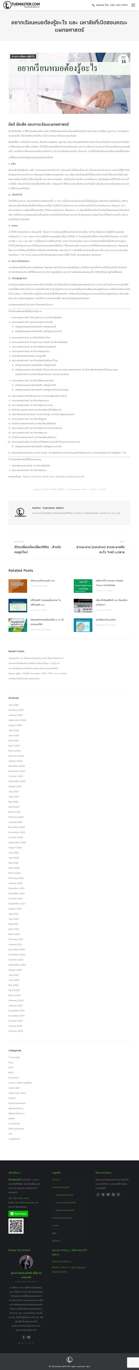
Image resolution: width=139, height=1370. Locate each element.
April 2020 (14, 990)
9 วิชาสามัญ (14, 1057)
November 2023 (16, 771)
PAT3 (11, 1072)
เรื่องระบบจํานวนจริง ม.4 (43, 581)
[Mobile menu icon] (133, 5)
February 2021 (15, 939)
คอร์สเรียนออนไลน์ (61, 1187)
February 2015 (15, 1031)
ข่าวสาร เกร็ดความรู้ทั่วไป (23, 56)
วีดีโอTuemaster (16, 1128)
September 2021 (16, 903)
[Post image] (17, 586)
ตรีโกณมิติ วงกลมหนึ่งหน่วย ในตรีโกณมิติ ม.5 (46, 602)
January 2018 (15, 1026)
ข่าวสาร (55, 1225)
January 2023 (15, 822)
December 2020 (16, 949)
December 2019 (16, 1010)
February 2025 (16, 710)
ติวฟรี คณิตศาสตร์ (17, 1103)
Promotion (13, 1078)
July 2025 (13, 705)
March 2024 (14, 751)
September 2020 (17, 965)
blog (10, 1062)
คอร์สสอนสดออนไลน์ (62, 1218)
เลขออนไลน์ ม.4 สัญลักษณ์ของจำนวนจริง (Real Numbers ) (36, 658)
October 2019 (15, 1021)
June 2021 (13, 919)
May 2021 (13, 924)
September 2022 (17, 842)
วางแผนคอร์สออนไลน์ (65, 1202)
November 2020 (16, 954)
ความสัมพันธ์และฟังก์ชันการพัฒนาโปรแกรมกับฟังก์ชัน (33, 668)
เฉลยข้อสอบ (14, 1139)
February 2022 (16, 878)
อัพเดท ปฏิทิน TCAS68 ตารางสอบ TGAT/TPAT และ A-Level (37, 673)
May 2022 (13, 863)
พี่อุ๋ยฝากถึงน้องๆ (16, 1113)
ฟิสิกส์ (11, 1118)
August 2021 (15, 909)
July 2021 (13, 914)
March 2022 (14, 873)
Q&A (54, 1233)
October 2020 (15, 959)
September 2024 (17, 720)
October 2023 (15, 776)
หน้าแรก (55, 1179)
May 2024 (13, 740)
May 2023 (13, 801)
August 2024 (15, 725)
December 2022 (16, 827)
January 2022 (15, 883)
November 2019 (16, 1016)
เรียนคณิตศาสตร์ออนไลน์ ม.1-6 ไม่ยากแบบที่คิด (47, 622)
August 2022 (15, 847)
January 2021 (15, 944)
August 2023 (15, 786)
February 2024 (16, 756)
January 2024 (15, 761)
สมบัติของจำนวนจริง (106, 620)
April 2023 (13, 807)
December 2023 (16, 766)
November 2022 (16, 832)
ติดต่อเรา (56, 1241)
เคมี (10, 1134)
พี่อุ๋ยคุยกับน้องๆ (15, 1108)
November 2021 (16, 893)
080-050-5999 (21, 1198)
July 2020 (13, 975)
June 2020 (13, 980)
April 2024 (14, 745)
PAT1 (10, 1067)
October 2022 (15, 837)
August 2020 (15, 970)
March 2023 (14, 812)
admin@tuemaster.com (26, 1202)
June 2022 (13, 858)
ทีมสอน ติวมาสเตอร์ (64, 1210)
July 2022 (13, 852)
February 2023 (16, 817)
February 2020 (16, 1000)
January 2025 (15, 715)
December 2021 (16, 888)
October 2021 (15, 898)
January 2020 (15, 1005)
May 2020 (13, 985)
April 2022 (14, 868)
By (77, 489)
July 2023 (13, 791)
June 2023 (13, 796)
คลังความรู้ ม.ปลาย (17, 1093)
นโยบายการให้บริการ (61, 1261)
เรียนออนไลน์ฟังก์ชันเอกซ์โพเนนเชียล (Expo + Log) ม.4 (33, 663)
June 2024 (13, 735)
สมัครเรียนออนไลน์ (64, 1195)
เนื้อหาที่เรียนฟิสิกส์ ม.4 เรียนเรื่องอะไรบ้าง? (111, 602)
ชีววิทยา (12, 1098)
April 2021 (13, 929)
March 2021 (14, 934)
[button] (19, 1343)
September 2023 (17, 781)
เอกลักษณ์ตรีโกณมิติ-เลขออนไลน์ (23, 678)
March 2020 (14, 995)
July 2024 (13, 730)
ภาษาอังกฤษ (14, 1123)
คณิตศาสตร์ (14, 1088)
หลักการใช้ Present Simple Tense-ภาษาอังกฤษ (109, 583)
